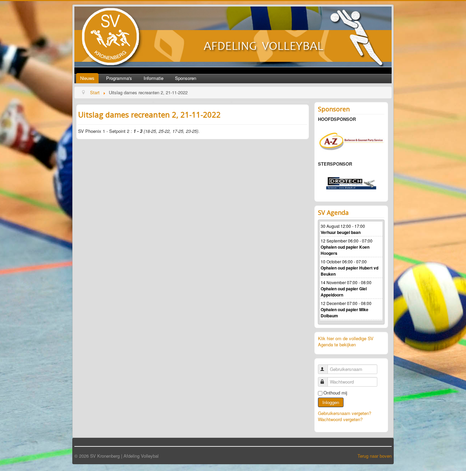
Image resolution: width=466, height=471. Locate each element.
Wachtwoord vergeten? (340, 419)
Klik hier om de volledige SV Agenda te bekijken (346, 341)
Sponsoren (185, 78)
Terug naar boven (375, 456)
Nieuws (87, 78)
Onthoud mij (335, 393)
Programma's (119, 78)
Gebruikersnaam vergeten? (344, 413)
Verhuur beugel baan (341, 232)
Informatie (153, 78)
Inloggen (330, 402)
